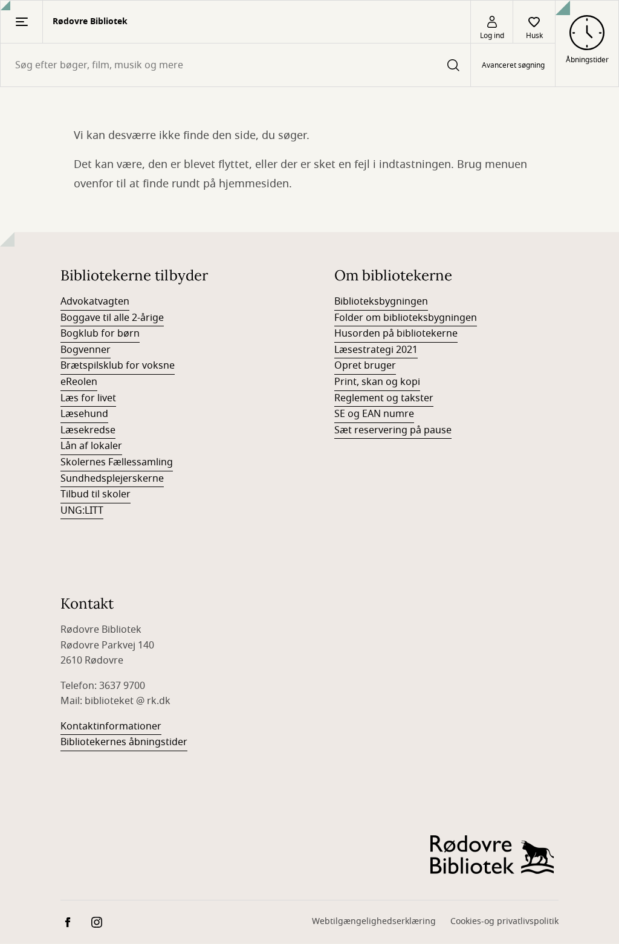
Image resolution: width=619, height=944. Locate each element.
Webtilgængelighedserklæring (374, 921)
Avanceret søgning (513, 65)
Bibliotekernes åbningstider (123, 742)
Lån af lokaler (91, 446)
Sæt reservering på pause (393, 430)
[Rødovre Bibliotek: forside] (492, 855)
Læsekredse (87, 430)
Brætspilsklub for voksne (117, 365)
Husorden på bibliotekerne (396, 333)
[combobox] (235, 65)
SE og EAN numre (374, 414)
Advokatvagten (94, 301)
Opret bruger (365, 365)
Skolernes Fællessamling (116, 462)
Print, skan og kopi (377, 382)
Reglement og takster (383, 398)
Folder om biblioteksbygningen (405, 318)
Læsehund (84, 414)
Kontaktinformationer (110, 726)
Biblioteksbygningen (381, 301)
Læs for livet (88, 398)
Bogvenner (85, 350)
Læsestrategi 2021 (376, 350)
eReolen (78, 382)
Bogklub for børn (100, 333)
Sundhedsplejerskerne (112, 478)
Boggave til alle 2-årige (112, 318)
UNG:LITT (81, 510)
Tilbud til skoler (95, 494)
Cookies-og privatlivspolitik (504, 921)
